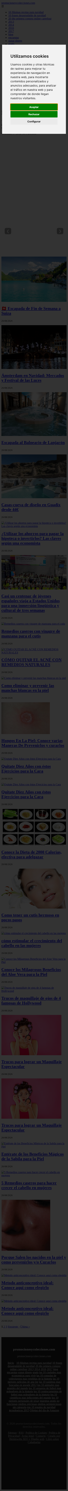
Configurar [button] (34, 121)
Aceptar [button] (34, 107)
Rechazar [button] (34, 114)
